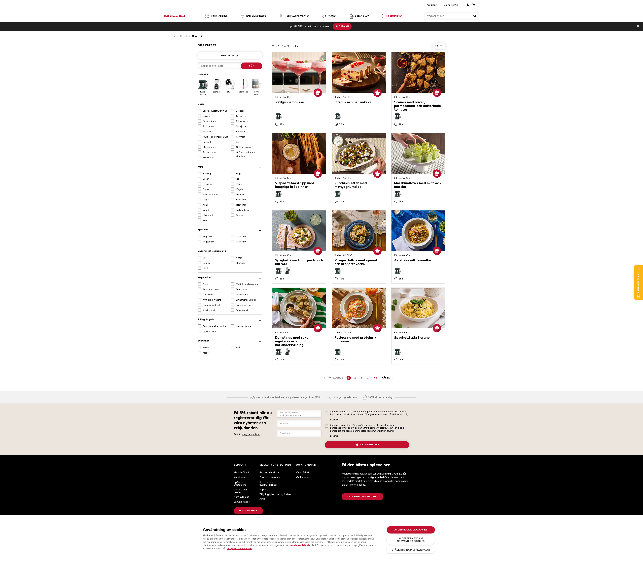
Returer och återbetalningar (268, 483)
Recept (183, 36)
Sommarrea (395, 16)
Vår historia (302, 477)
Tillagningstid (206, 319)
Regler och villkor (269, 472)
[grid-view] (436, 46)
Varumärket (302, 472)
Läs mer (334, 420)
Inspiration (204, 277)
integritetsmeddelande (239, 548)
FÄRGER (332, 16)
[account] (468, 5)
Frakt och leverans (269, 477)
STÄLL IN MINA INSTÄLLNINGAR (411, 550)
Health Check (241, 472)
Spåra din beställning (240, 483)
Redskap (203, 74)
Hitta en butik (248, 510)
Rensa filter (229, 55)
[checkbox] (199, 110)
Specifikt (203, 229)
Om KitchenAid (451, 5)
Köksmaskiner (219, 16)
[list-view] (441, 46)
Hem (173, 36)
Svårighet (203, 340)
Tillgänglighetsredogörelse (275, 494)
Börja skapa (362, 16)
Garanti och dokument (240, 491)
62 (376, 378)
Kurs (200, 166)
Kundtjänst (432, 5)
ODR (262, 499)
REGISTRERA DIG (369, 444)
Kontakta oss (241, 497)
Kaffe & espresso (256, 16)
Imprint (263, 489)
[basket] (474, 5)
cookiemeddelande (300, 545)
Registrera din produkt (362, 496)
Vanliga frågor (241, 502)
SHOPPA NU (342, 26)
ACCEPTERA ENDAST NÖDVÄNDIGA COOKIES (410, 539)
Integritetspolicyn (251, 434)
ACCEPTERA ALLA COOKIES (410, 529)
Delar (201, 104)
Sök (251, 65)
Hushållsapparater (297, 16)
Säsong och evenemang (212, 251)
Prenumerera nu (638, 282)
